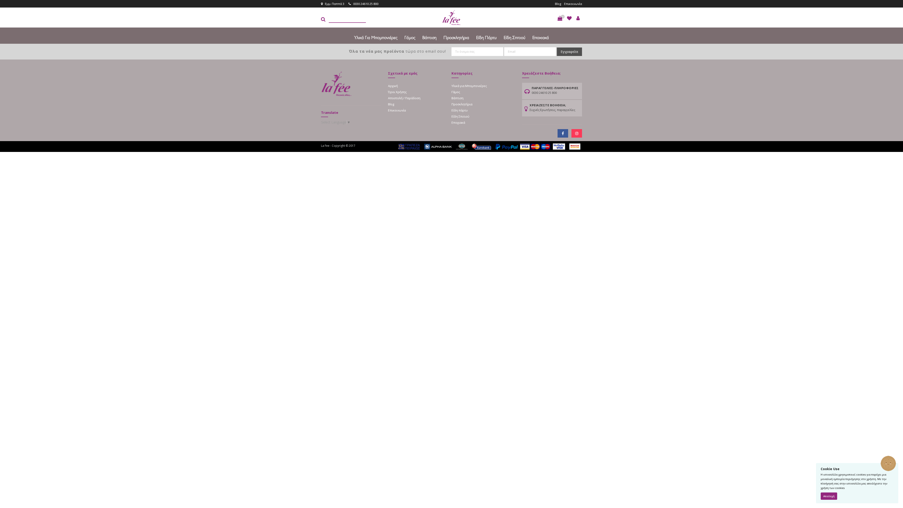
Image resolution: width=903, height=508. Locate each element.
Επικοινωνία (573, 4)
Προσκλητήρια (456, 37)
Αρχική (393, 86)
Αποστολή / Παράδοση (404, 98)
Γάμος (409, 37)
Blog (558, 4)
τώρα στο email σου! (397, 51)
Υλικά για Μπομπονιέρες (375, 37)
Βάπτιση (429, 37)
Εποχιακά (540, 37)
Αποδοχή (829, 496)
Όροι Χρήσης (397, 92)
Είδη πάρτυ (486, 37)
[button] (560, 18)
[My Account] (578, 18)
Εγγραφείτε (569, 51)
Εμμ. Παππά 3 (334, 4)
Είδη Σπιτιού (514, 37)
